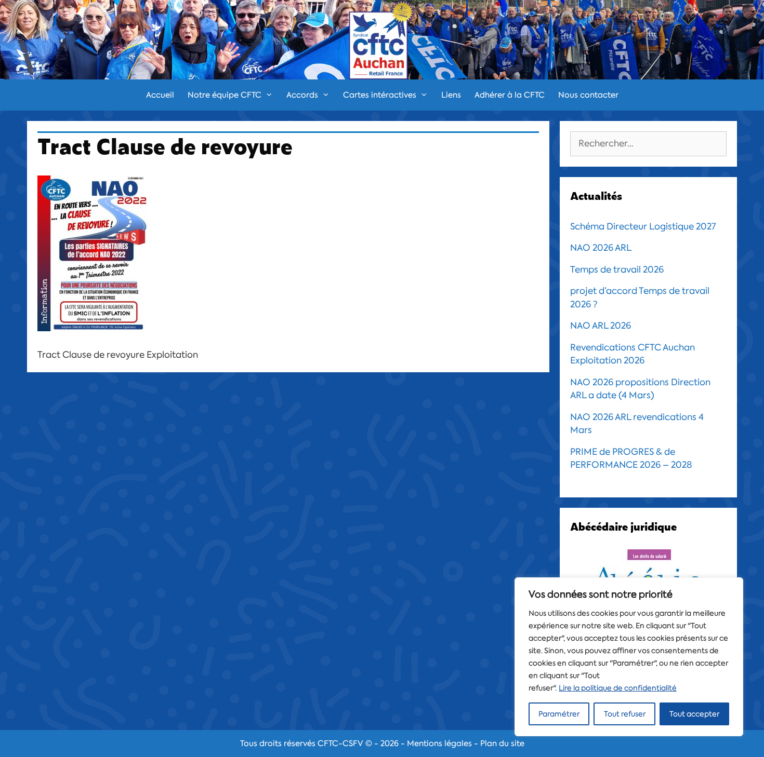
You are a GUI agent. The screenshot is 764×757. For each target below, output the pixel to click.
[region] (629, 656)
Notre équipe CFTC (224, 95)
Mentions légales (439, 743)
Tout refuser (625, 714)
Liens (451, 95)
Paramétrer (558, 714)
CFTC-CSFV (340, 743)
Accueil (160, 95)
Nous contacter (588, 95)
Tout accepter (694, 714)
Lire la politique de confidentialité (618, 688)
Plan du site (502, 743)
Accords (302, 95)
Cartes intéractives (379, 95)
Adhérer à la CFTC (510, 95)
